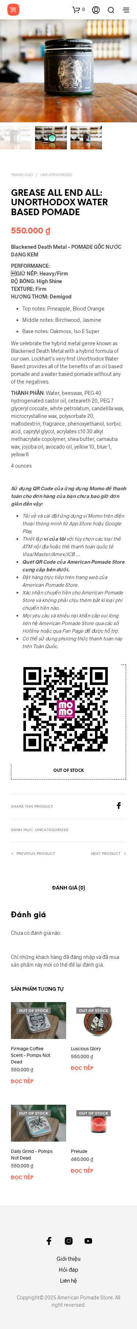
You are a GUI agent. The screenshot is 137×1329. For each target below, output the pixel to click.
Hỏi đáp (68, 1269)
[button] (78, 9)
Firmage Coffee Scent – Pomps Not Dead (30, 1054)
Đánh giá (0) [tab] (68, 888)
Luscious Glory (86, 1048)
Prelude (79, 1151)
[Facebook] (120, 806)
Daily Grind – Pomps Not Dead (32, 1154)
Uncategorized (56, 175)
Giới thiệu (69, 1258)
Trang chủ (22, 175)
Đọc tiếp (22, 1081)
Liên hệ (68, 1280)
